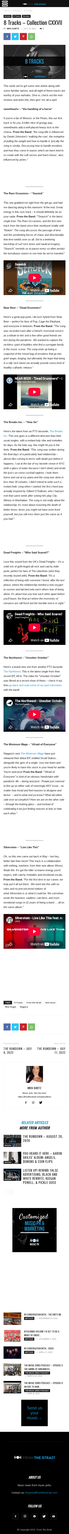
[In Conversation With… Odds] (12, 1352)
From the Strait (34, 1002)
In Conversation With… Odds (39, 1348)
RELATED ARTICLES (34, 1122)
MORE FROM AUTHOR (34, 1127)
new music (50, 1002)
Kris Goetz (13, 28)
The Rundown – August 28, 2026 (43, 1138)
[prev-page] (6, 1192)
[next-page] (11, 1192)
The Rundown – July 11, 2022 (51, 1050)
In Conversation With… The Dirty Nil (42, 1314)
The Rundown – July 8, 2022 (18, 1050)
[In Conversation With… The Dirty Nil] (12, 1319)
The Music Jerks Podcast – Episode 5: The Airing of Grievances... (43, 1367)
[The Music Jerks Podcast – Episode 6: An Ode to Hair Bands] (12, 1387)
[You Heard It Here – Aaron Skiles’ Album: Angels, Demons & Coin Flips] (12, 1158)
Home (7, 10)
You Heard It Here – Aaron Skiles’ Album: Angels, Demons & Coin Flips (42, 1157)
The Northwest (12, 671)
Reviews (26, 16)
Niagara (24, 1006)
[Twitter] (15, 36)
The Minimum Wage (32, 753)
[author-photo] (34, 1082)
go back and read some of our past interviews (35, 685)
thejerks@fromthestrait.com (41, 1492)
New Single (10, 1006)
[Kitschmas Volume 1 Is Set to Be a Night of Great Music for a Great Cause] (12, 1335)
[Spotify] (34, 1516)
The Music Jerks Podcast (37, 1373)
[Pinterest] (23, 36)
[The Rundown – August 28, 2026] (12, 1141)
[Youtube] (53, 1516)
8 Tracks (28, 10)
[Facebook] (7, 36)
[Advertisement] (34, 972)
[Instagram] (35, 1103)
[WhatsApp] (31, 36)
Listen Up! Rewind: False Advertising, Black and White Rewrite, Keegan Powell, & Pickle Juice (40, 1176)
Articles (17, 10)
